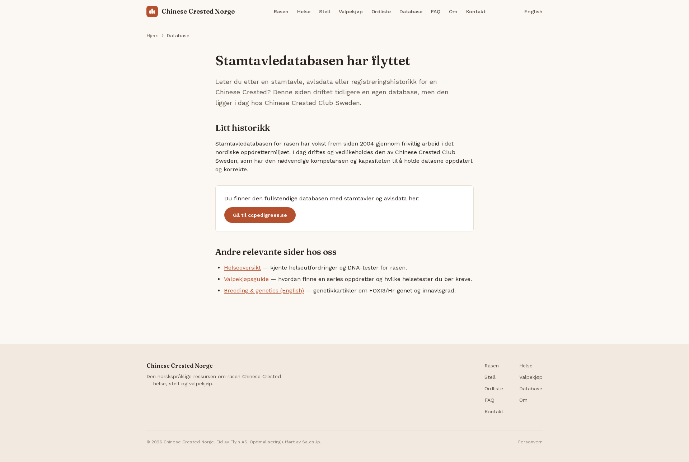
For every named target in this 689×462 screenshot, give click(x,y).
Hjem (152, 35)
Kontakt (476, 11)
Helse (303, 11)
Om (453, 11)
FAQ (435, 11)
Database (410, 11)
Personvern (530, 441)
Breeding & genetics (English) (264, 290)
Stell (324, 11)
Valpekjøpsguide (246, 279)
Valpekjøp (351, 11)
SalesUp (311, 441)
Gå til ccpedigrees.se (260, 215)
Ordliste (381, 11)
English (533, 11)
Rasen (281, 11)
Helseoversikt (242, 267)
